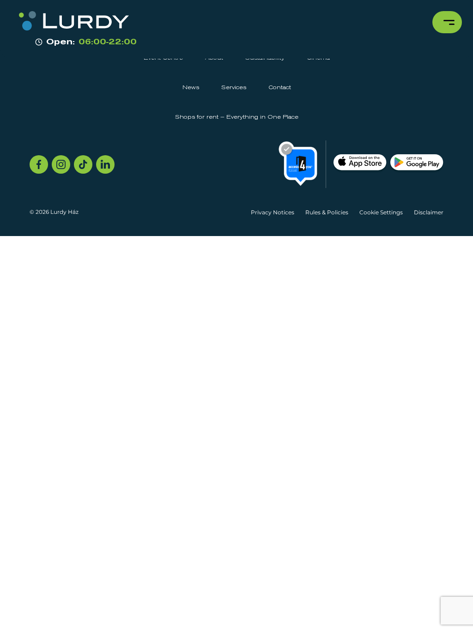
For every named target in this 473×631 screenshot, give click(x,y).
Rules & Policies (326, 212)
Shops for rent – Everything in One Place (236, 117)
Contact (279, 88)
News (190, 88)
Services (233, 88)
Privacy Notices (272, 212)
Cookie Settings (381, 212)
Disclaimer (428, 212)
